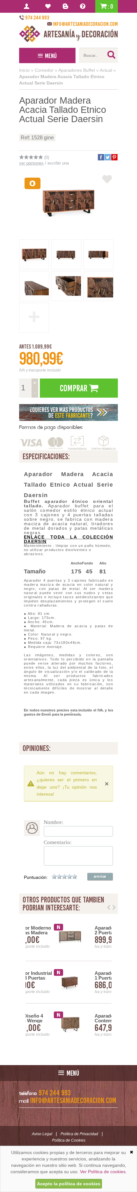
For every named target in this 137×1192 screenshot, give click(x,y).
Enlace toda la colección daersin (68, 539)
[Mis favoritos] (49, 6)
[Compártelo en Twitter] (107, 157)
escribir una (58, 163)
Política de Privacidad (79, 1134)
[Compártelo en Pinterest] (114, 157)
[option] (68, 982)
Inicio (24, 70)
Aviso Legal (42, 1134)
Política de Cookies (68, 1140)
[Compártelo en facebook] (100, 157)
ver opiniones (31, 163)
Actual (106, 70)
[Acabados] (68, 412)
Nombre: (53, 822)
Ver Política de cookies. (103, 1171)
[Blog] (66, 6)
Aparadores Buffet (76, 70)
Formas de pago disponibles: (51, 427)
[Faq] (84, 6)
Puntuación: (36, 877)
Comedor (44, 70)
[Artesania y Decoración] (68, 34)
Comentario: (58, 842)
